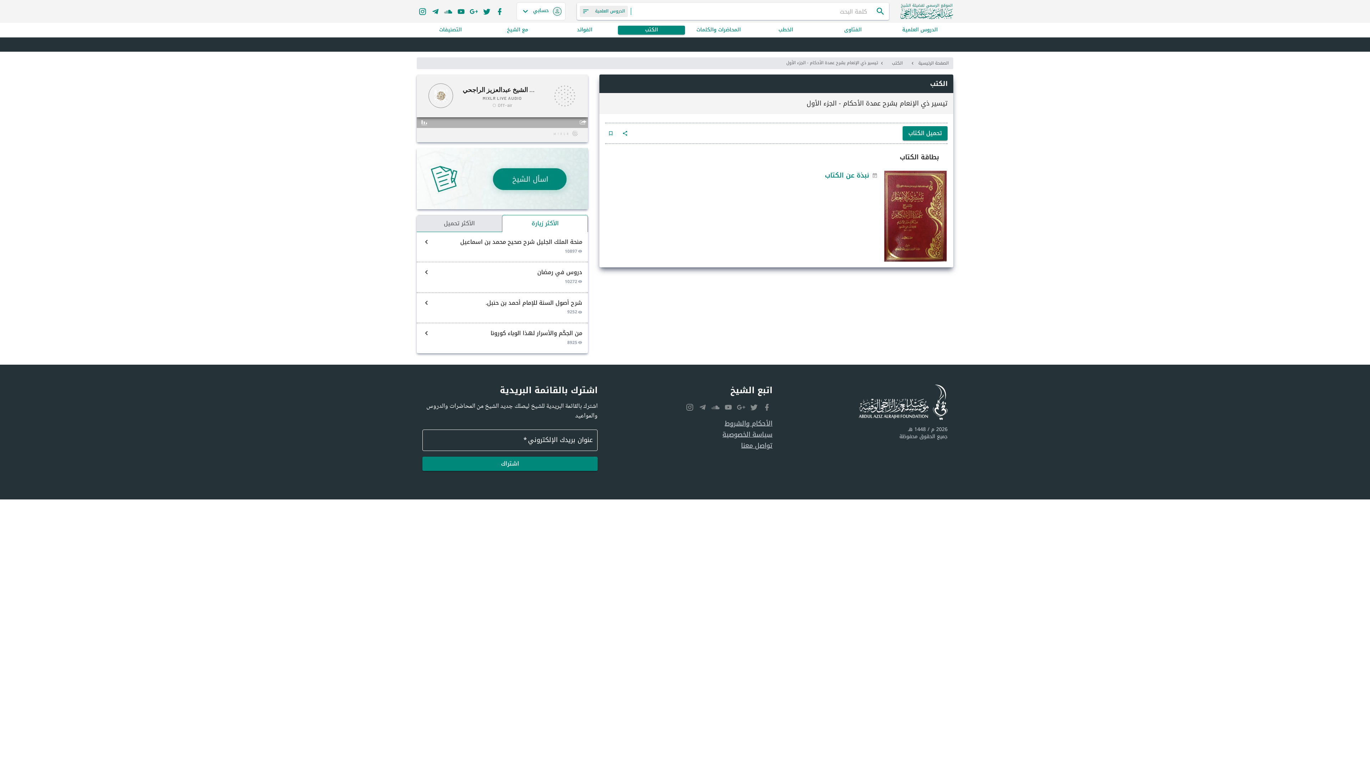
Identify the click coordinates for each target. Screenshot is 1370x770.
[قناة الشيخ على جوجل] (474, 11)
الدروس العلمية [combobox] (610, 11)
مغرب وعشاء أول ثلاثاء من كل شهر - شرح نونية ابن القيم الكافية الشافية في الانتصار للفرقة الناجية (805, 45)
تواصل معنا (756, 446)
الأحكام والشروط (748, 423)
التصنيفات (450, 30)
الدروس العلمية (920, 30)
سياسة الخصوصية (747, 435)
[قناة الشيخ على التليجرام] (435, 11)
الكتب (651, 30)
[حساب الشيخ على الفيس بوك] (499, 11)
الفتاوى (853, 30)
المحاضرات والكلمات (718, 30)
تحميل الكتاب (925, 133)
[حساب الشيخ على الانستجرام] (422, 11)
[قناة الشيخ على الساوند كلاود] (448, 11)
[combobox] (753, 11)
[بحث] (880, 11)
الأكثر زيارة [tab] (545, 223)
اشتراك (510, 463)
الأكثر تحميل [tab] (459, 223)
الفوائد (584, 30)
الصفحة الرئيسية (933, 63)
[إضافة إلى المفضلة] (610, 133)
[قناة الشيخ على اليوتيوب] (461, 11)
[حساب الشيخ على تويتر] (486, 11)
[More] (625, 133)
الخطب (785, 30)
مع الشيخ (517, 30)
